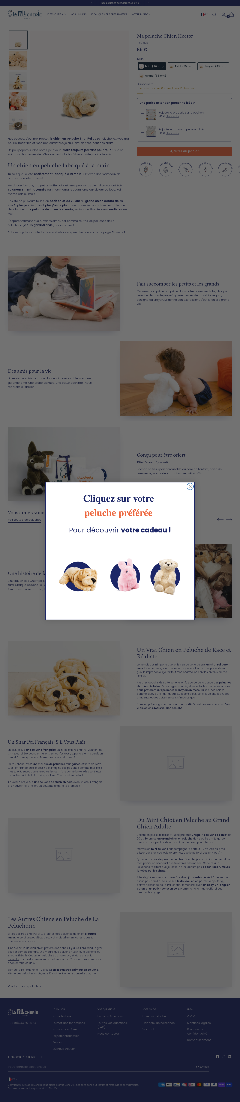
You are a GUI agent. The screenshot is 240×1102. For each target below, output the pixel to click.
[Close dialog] (190, 486)
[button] (120, 575)
